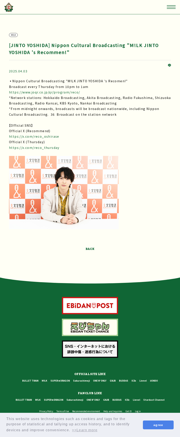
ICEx (133, 380)
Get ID (128, 411)
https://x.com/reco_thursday (34, 147)
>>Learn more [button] (84, 430)
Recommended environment (86, 411)
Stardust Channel (153, 399)
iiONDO (154, 380)
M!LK (44, 380)
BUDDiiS (123, 380)
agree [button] (158, 425)
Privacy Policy (46, 411)
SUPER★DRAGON (60, 380)
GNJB (113, 380)
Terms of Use (62, 411)
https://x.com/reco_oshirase (34, 136)
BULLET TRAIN (30, 380)
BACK (90, 249)
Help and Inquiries (112, 411)
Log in (138, 411)
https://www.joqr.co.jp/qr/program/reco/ (44, 92)
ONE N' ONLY (99, 380)
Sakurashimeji (81, 380)
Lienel (143, 380)
